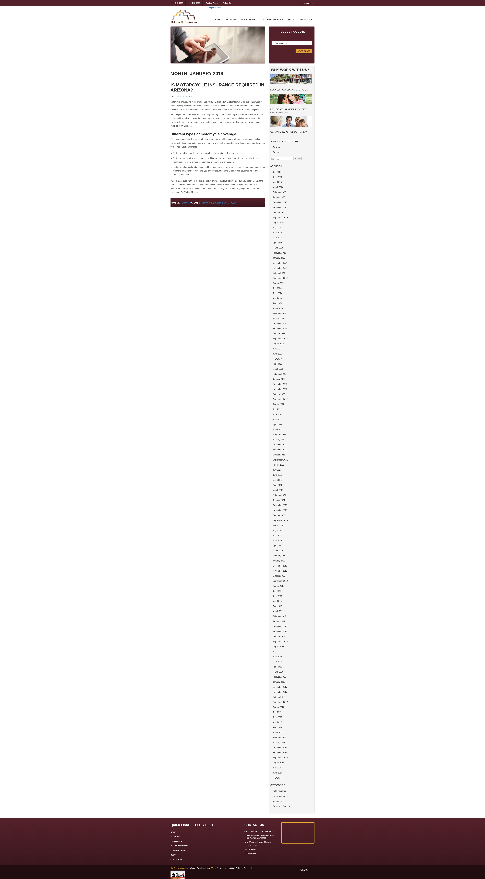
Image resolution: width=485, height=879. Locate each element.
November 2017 (280, 692)
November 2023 (280, 328)
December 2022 (280, 384)
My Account (309, 3)
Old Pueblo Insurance (210, 203)
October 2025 (279, 212)
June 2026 (277, 177)
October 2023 (279, 334)
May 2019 (277, 601)
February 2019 (279, 616)
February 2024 (279, 313)
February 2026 (279, 192)
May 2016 (277, 778)
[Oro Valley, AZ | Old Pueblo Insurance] (184, 14)
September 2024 (280, 278)
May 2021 (277, 480)
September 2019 (280, 581)
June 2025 (277, 233)
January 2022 (279, 440)
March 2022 (278, 429)
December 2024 (280, 263)
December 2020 (280, 505)
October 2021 (279, 455)
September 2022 (280, 399)
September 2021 (280, 460)
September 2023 (280, 339)
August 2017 (278, 707)
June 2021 (277, 475)
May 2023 (277, 359)
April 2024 (277, 303)
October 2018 (279, 636)
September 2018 (280, 641)
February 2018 (279, 677)
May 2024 (277, 298)
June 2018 (277, 657)
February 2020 (279, 556)
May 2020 (277, 541)
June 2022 (277, 414)
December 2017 (280, 687)
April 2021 (277, 485)
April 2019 (277, 606)
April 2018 (277, 667)
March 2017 (278, 732)
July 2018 (277, 652)
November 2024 (280, 268)
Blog (291, 19)
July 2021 (277, 470)
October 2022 (279, 394)
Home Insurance (280, 796)
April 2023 (277, 364)
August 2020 (278, 525)
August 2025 (278, 222)
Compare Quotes (214, 7)
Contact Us (305, 19)
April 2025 (277, 243)
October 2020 (279, 515)
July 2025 (277, 228)
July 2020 (277, 530)
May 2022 (277, 419)
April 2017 (277, 727)
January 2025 (279, 258)
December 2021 (280, 445)
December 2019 (280, 566)
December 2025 (280, 202)
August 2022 (278, 404)
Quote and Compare (282, 806)
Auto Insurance (279, 791)
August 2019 (278, 586)
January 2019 (279, 621)
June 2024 (277, 293)
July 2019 (277, 591)
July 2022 (277, 409)
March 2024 (278, 308)
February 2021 (279, 495)
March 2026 (278, 187)
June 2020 (277, 535)
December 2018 (280, 626)
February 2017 (279, 737)
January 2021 (279, 500)
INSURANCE (247, 19)
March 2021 (278, 490)
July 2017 (277, 712)
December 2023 (280, 323)
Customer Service (270, 19)
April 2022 (277, 424)
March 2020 (278, 551)
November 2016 (280, 753)
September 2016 (280, 758)
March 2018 (278, 672)
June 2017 (277, 717)
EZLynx (214, 868)
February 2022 (279, 435)
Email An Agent (211, 3)
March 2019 (278, 611)
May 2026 (277, 182)
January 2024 (279, 318)
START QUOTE (303, 51)
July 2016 (277, 768)
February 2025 (279, 253)
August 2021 (278, 465)
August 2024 (278, 283)
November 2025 (280, 207)
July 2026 (277, 172)
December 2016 (280, 747)
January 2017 (279, 742)
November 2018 (280, 631)
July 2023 (277, 349)
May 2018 (277, 662)
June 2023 (277, 354)
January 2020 (279, 561)
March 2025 (278, 248)
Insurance (185, 203)
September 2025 (280, 217)
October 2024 (279, 273)
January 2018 (279, 682)
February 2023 (279, 374)
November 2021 (280, 450)
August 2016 (278, 763)
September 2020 (280, 520)
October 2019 (279, 576)
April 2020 (277, 546)
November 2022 (280, 389)
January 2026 (279, 197)
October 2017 (279, 697)
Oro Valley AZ (229, 203)
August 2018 (278, 647)
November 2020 (280, 510)
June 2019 (277, 596)
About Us (231, 19)
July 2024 (277, 288)
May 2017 (277, 722)
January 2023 (279, 379)
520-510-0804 (194, 3)
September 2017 (280, 702)
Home (217, 19)
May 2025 (277, 238)
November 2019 (280, 571)
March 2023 (278, 369)
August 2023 (278, 344)
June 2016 (277, 773)
